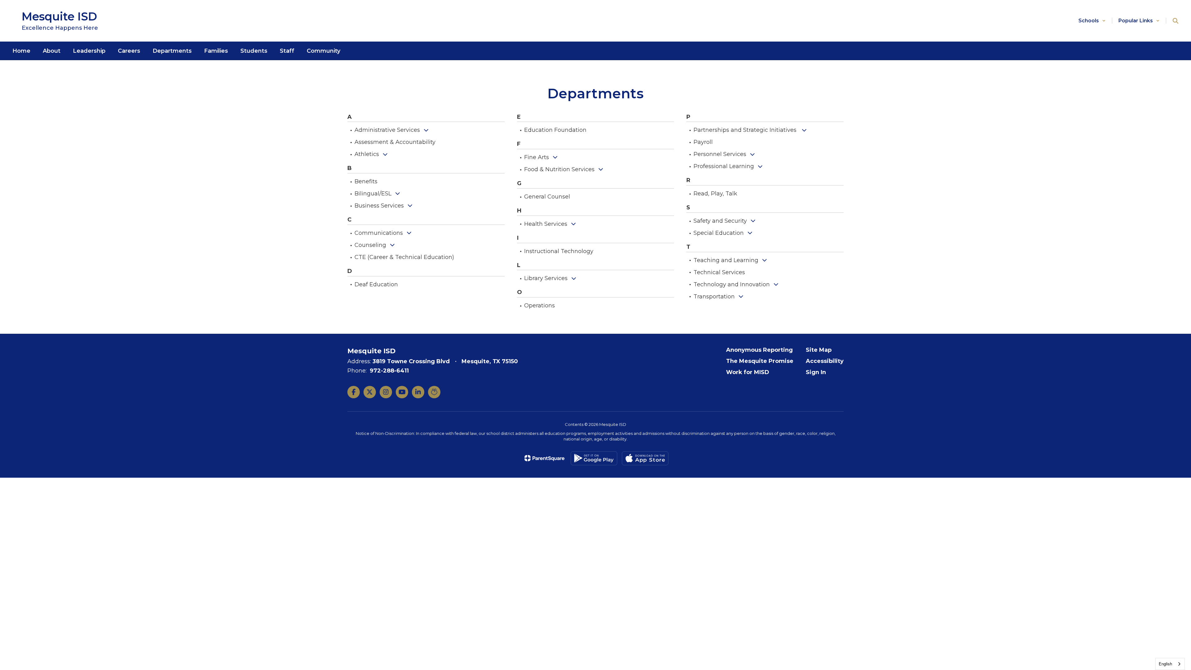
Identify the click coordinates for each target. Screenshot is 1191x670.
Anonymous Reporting (759, 349)
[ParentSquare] (544, 458)
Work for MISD (747, 372)
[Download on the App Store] (645, 458)
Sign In (816, 372)
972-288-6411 (389, 370)
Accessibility (825, 361)
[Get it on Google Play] (594, 458)
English (1165, 664)
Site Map (819, 349)
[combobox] (1170, 664)
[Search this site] (1175, 21)
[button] (1092, 21)
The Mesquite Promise (759, 361)
